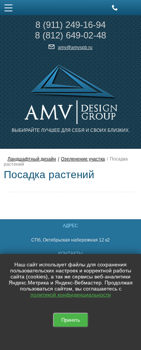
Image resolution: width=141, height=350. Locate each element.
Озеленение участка (83, 159)
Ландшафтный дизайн (32, 159)
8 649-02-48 (70, 35)
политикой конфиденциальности (70, 295)
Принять (70, 320)
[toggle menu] (8, 7)
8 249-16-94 (70, 25)
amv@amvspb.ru (75, 47)
